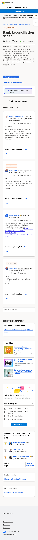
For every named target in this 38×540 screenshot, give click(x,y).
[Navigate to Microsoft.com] (7, 3)
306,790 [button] (28, 117)
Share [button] (23, 41)
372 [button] (22, 449)
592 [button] (28, 442)
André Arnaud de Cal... (16, 117)
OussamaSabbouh (19, 442)
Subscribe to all (19, 424)
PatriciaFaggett (23, 46)
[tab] (17, 102)
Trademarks (6, 528)
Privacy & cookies (8, 522)
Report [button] (31, 41)
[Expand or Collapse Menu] (3, 7)
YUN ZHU (16, 449)
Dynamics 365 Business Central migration (17, 412)
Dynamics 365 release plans (13, 492)
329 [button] (32, 456)
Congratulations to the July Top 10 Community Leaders (23, 371)
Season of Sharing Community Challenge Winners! (22, 348)
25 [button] (29, 46)
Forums (20, 15)
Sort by (5, 107)
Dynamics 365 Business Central (17, 408)
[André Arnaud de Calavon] (6, 116)
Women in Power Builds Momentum (23, 360)
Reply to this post (11, 77)
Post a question (19, 11)
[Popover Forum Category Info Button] (6, 400)
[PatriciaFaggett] (6, 215)
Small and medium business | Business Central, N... (18, 16)
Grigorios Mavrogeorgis (21, 456)
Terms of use (6, 525)
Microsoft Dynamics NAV (15, 416)
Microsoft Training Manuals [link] (15, 479)
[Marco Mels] (6, 170)
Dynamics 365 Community (17, 7)
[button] (35, 7)
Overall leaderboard (30, 464)
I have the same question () (13, 83)
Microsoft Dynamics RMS (15, 419)
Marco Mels (13, 171)
